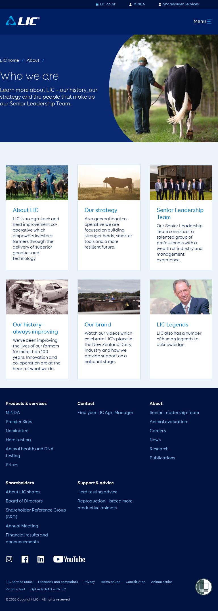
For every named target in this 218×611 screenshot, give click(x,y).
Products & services (26, 404)
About (33, 60)
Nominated (17, 431)
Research (159, 449)
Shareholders (20, 483)
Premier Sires (19, 422)
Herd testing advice (97, 492)
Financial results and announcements (27, 538)
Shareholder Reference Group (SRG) (36, 513)
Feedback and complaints (58, 582)
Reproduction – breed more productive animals (105, 504)
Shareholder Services (181, 4)
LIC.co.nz (108, 4)
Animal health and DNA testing (29, 452)
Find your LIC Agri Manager (105, 413)
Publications (162, 458)
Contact (85, 404)
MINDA (139, 4)
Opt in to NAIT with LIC (48, 589)
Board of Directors (24, 501)
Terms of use (110, 582)
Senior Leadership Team (174, 413)
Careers (158, 431)
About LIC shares (23, 492)
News (155, 440)
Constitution (136, 582)
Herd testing (18, 440)
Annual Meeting (22, 526)
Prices (12, 465)
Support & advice (95, 483)
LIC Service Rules (19, 582)
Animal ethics (161, 582)
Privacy (89, 582)
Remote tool (15, 589)
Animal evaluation (168, 422)
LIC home (9, 60)
